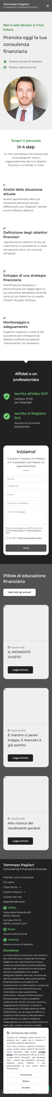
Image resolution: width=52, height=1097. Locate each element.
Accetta (26, 1087)
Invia (26, 548)
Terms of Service (34, 530)
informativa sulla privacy (30, 538)
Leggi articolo (20, 669)
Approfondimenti (14, 901)
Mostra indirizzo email (22, 67)
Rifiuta (26, 1081)
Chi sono (8, 882)
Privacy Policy (18, 530)
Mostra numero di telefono (25, 61)
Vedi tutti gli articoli (19, 592)
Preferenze (26, 1075)
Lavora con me (12, 896)
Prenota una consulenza (18, 877)
